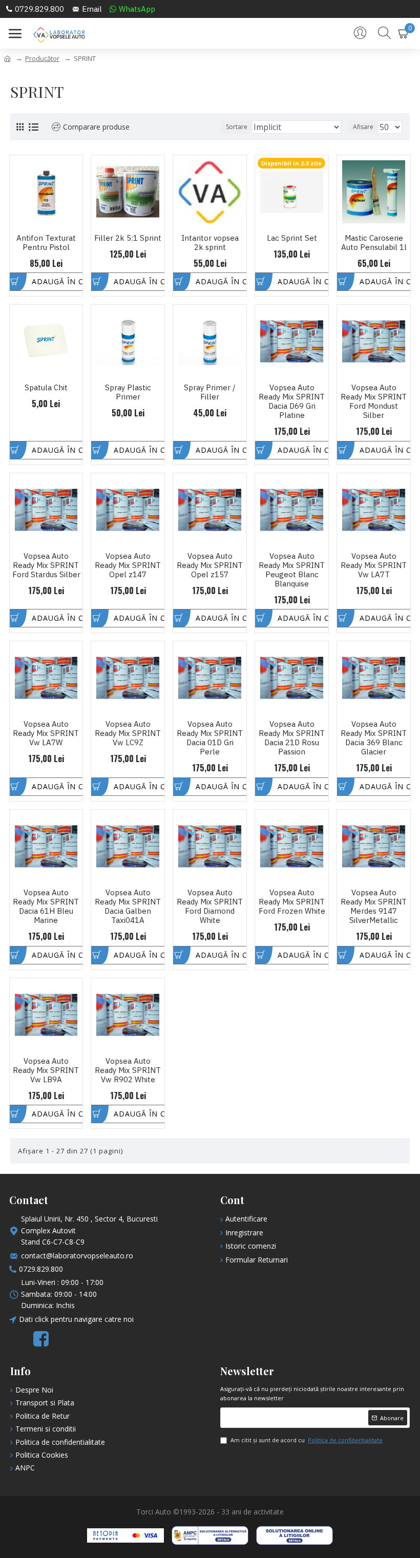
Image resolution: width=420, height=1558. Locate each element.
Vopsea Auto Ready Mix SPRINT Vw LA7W (46, 733)
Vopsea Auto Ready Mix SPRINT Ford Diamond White (210, 906)
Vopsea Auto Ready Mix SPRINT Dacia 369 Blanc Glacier (374, 738)
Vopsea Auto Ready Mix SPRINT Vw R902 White (128, 1070)
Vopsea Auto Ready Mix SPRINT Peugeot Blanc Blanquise (292, 570)
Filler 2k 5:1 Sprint (127, 238)
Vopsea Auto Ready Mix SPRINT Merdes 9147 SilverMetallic (374, 906)
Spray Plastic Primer (128, 392)
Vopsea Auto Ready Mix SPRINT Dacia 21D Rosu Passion (292, 738)
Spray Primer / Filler (210, 392)
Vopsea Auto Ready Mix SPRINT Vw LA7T (374, 565)
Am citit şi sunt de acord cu (306, 1440)
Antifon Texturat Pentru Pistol (46, 243)
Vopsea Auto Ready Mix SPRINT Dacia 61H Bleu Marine (46, 906)
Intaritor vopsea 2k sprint (210, 243)
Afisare (363, 126)
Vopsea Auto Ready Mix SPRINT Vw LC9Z (128, 733)
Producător (42, 58)
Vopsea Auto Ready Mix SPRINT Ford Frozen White (292, 902)
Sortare (236, 126)
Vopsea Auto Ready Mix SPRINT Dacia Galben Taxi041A (128, 906)
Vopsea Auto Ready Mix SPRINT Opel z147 (128, 565)
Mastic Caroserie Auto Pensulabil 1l (374, 243)
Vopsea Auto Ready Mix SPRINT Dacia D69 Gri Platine (292, 401)
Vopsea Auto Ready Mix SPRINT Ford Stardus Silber (46, 565)
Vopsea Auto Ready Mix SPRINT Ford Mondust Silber (374, 401)
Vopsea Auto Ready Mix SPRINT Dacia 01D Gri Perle (210, 738)
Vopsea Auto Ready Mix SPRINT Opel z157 (210, 565)
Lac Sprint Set (292, 238)
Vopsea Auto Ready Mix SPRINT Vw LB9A (46, 1070)
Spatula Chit (46, 387)
